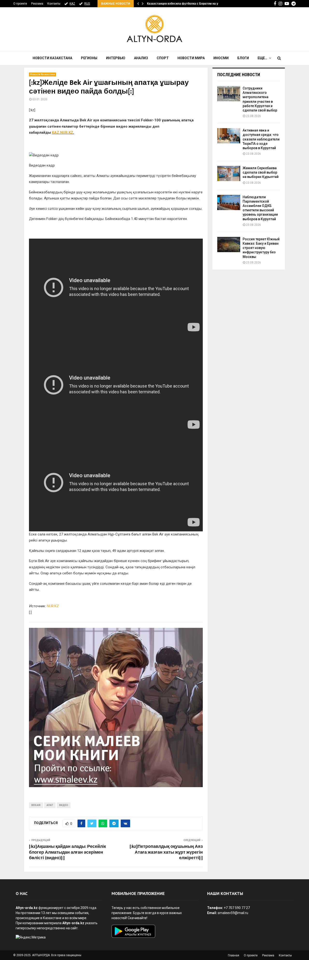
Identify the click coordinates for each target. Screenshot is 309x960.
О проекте (20, 3)
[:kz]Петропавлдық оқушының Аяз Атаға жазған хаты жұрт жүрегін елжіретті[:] (166, 852)
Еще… (262, 58)
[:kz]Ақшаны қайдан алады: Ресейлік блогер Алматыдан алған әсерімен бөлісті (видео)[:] (67, 852)
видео (63, 805)
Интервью (115, 58)
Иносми (221, 58)
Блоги (243, 58)
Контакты (53, 3)
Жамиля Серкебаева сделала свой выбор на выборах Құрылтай (261, 172)
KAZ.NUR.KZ (62, 132)
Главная (233, 955)
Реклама (37, 3)
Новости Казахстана (52, 58)
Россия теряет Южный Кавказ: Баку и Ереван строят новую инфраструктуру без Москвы (261, 248)
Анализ (141, 58)
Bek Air (36, 805)
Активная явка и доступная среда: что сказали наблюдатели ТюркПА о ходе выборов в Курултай (261, 139)
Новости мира (191, 58)
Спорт (163, 58)
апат (50, 805)
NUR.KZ (53, 606)
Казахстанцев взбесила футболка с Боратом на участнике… (190, 3)
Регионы (89, 58)
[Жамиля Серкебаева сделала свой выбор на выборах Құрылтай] (228, 173)
